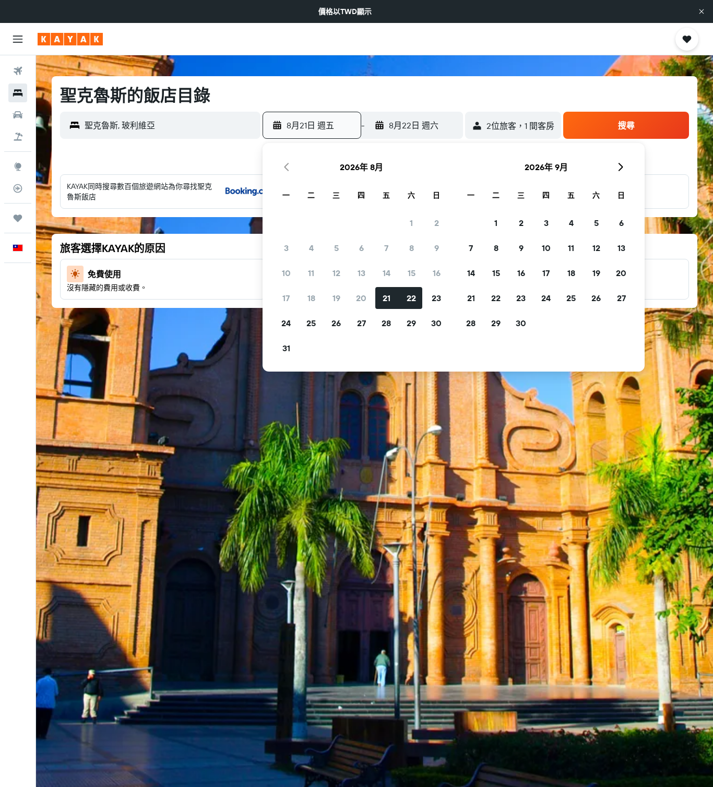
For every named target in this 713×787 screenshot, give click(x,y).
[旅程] (17, 218)
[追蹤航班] (17, 188)
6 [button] (361, 248)
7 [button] (386, 248)
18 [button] (311, 298)
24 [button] (286, 323)
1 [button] (411, 223)
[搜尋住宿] (17, 92)
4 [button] (311, 248)
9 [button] (436, 248)
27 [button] (361, 323)
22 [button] (411, 298)
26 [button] (336, 323)
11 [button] (311, 273)
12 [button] (336, 273)
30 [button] (436, 323)
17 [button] (286, 298)
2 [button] (436, 223)
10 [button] (286, 273)
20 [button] (361, 298)
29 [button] (411, 323)
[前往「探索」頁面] (17, 166)
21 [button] (386, 298)
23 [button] (436, 298)
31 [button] (286, 348)
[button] (701, 11)
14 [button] (386, 273)
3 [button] (286, 248)
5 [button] (336, 248)
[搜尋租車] (17, 114)
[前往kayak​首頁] (70, 39)
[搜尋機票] (17, 71)
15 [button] (411, 273)
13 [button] (361, 273)
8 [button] (411, 248)
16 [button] (437, 273)
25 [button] (311, 323)
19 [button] (336, 298)
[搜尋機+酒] (17, 136)
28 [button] (386, 323)
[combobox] (170, 125)
